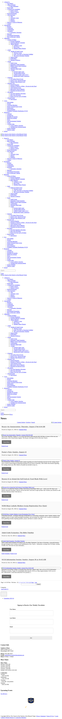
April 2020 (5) (4, 589)
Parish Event (5, 446)
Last (36, 582)
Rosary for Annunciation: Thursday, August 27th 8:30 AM (23, 426)
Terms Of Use (50, 716)
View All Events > (4, 693)
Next (32, 582)
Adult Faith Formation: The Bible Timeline (18, 533)
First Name (13, 609)
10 (30, 582)
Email (11, 627)
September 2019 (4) (9, 598)
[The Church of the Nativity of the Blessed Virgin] (14, 134)
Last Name (13, 618)
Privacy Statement (41, 716)
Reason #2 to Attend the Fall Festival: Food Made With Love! (24, 479)
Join (31, 638)
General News (23, 429)
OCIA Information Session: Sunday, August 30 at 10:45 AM (24, 559)
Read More (6, 442)
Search (33, 422)
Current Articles (21, 422)
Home (2, 414)
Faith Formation (6, 553)
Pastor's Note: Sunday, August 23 (14, 452)
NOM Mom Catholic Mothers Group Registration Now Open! (24, 506)
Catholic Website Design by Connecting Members (13, 717)
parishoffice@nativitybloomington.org (14, 655)
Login (2, 273)
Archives (28, 422)
